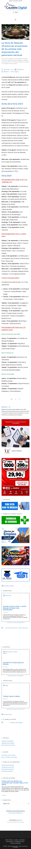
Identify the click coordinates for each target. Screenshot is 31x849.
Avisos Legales (9, 841)
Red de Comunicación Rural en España (15, 822)
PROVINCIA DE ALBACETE (8, 765)
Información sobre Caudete (8, 755)
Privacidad (21, 840)
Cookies (16, 840)
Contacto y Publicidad (15, 843)
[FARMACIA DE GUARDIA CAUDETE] (16, 520)
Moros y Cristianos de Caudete (9, 757)
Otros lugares (15, 71)
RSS (23, 841)
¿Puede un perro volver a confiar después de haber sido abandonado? (14, 608)
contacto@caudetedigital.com (15, 813)
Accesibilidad (17, 841)
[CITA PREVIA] (16, 506)
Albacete (6, 71)
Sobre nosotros (9, 840)
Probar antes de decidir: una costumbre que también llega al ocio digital (15, 782)
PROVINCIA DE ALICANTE (8, 767)
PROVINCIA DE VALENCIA (8, 769)
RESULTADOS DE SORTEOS (8, 745)
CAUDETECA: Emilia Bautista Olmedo (13, 663)
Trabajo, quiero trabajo (11, 696)
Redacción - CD (8, 69)
